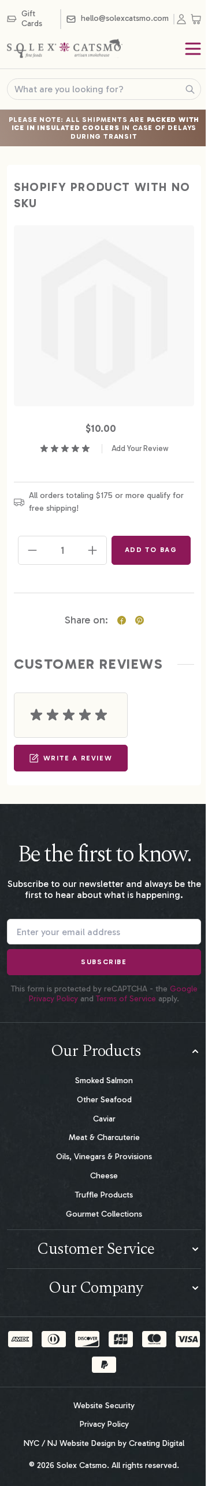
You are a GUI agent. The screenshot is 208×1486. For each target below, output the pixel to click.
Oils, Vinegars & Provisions (104, 1157)
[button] (104, 1051)
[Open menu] (193, 48)
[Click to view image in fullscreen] (104, 315)
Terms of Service (126, 999)
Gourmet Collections (104, 1214)
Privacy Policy (104, 1424)
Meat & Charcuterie (104, 1137)
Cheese (104, 1176)
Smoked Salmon (104, 1080)
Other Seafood (104, 1100)
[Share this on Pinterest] (139, 620)
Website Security (104, 1406)
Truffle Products (104, 1195)
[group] (104, 448)
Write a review (77, 758)
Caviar (104, 1119)
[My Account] (184, 19)
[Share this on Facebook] (121, 620)
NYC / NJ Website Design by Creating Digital (104, 1443)
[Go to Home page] (64, 49)
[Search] (190, 89)
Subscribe (104, 962)
